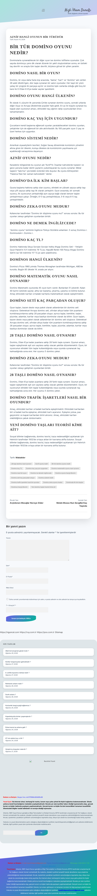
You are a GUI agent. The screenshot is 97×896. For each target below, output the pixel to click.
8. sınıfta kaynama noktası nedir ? (17, 673)
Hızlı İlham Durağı (78, 10)
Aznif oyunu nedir (41, 464)
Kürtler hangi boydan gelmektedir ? (18, 662)
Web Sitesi (9, 588)
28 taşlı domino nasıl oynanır (21, 464)
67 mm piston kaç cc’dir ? (14, 738)
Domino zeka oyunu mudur (52, 482)
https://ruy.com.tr (28, 632)
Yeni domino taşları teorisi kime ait (43, 487)
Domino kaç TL (16, 468)
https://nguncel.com (9, 632)
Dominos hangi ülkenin (19, 487)
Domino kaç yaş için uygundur (36, 468)
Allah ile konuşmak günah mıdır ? (17, 651)
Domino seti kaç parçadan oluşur (22, 478)
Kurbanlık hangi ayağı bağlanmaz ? (18, 705)
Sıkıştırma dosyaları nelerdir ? (16, 749)
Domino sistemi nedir (46, 478)
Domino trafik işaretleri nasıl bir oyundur (25, 482)
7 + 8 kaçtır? (11, 605)
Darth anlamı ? (10, 694)
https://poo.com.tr (45, 632)
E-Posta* (9, 577)
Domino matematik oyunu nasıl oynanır (65, 468)
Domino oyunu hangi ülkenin (65, 473)
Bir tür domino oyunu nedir (61, 464)
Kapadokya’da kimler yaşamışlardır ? (18, 716)
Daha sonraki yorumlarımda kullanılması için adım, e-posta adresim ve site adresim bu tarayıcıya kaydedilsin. (47, 599)
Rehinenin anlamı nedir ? (14, 684)
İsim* (8, 566)
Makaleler (20, 457)
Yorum (8, 538)
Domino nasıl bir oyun (19, 473)
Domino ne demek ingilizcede (41, 473)
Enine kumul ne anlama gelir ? (16, 727)
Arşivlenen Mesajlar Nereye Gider (26, 503)
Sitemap (59, 632)
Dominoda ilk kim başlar (74, 482)
